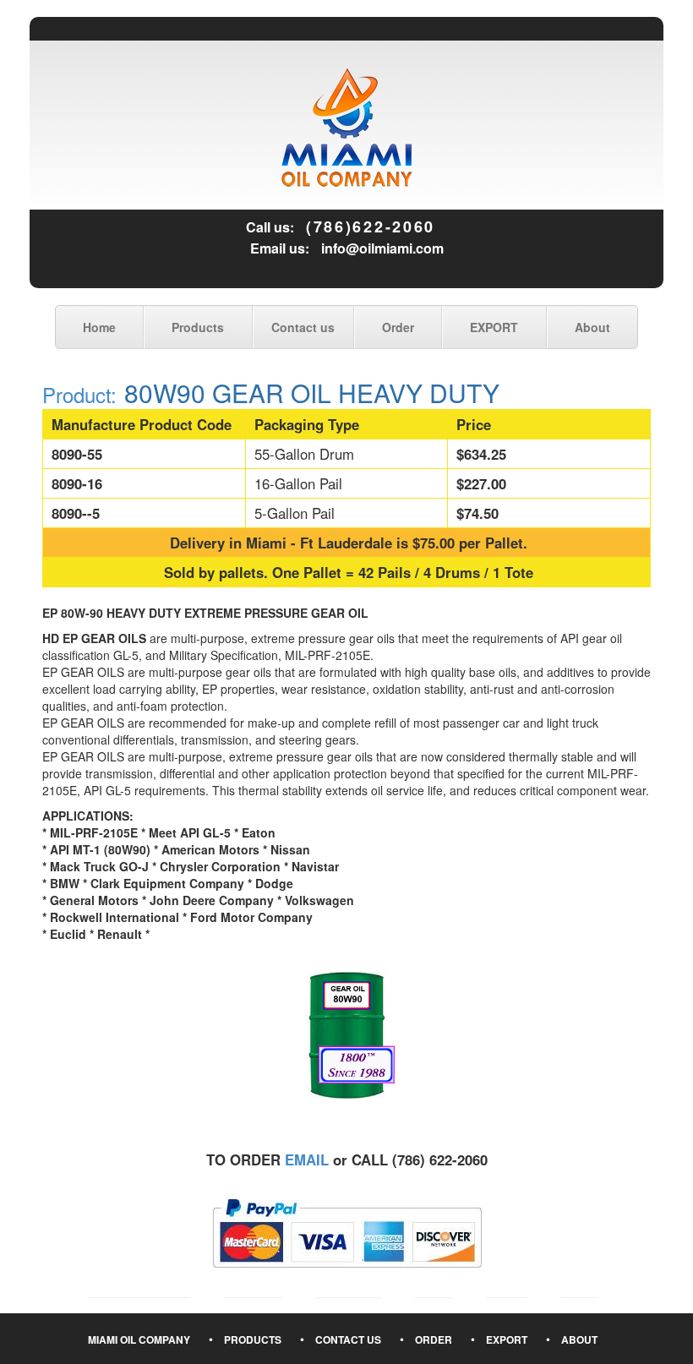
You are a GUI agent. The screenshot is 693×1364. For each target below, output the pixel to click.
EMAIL (307, 1159)
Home (99, 327)
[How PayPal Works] (347, 1231)
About (592, 327)
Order (398, 327)
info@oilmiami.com (382, 248)
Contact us (303, 327)
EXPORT (494, 327)
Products (198, 327)
